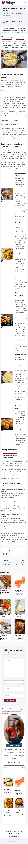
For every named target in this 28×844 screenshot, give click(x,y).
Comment (8, 660)
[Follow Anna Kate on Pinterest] (9, 554)
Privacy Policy (8, 831)
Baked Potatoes (8, 457)
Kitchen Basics (5, 21)
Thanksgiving (20, 39)
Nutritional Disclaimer (14, 836)
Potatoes (12, 21)
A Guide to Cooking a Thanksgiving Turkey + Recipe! (20, 638)
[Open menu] (25, 2)
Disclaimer (20, 833)
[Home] (2, 13)
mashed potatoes (7, 39)
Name (7, 682)
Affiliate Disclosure (18, 831)
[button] (1, 590)
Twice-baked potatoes (10, 455)
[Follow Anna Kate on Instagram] (6, 554)
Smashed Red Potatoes (10, 453)
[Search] (22, 767)
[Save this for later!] (2, 69)
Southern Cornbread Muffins (21, 563)
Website (7, 695)
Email (7, 689)
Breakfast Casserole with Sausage (4, 638)
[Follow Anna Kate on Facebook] (4, 554)
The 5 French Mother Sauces (19, 615)
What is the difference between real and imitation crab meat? (19, 593)
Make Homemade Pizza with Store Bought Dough (8, 814)
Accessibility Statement (11, 833)
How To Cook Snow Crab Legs (5, 615)
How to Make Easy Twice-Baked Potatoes (7, 564)
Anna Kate (6, 550)
